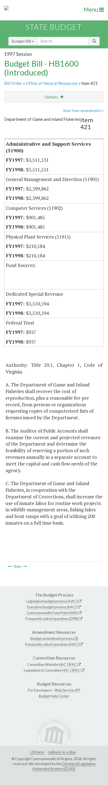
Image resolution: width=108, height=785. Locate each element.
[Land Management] (10, 566)
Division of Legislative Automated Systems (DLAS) (64, 766)
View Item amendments (82, 110)
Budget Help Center (54, 696)
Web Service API (67, 690)
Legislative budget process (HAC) (52, 601)
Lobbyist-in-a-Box (62, 752)
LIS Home (37, 752)
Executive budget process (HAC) (52, 607)
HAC (62, 664)
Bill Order (13, 83)
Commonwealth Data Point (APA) (52, 613)
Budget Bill (22, 41)
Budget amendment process (52, 638)
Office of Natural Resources (52, 83)
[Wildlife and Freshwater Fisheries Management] (25, 566)
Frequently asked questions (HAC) (52, 644)
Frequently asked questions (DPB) (51, 618)
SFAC (72, 664)
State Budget (53, 27)
